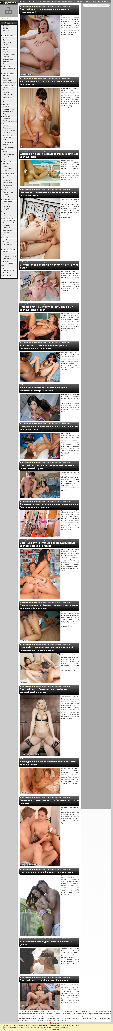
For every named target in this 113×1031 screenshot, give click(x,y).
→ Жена (4, 102)
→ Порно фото (6, 201)
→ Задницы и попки (8, 109)
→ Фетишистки (6, 259)
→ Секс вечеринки (7, 218)
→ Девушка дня (6, 92)
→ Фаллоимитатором (8, 256)
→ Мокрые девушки (8, 154)
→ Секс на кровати (8, 220)
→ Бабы (4, 40)
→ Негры (4, 166)
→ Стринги (5, 237)
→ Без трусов (6, 42)
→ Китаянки (5, 116)
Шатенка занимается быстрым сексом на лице (46, 872)
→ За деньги (5, 106)
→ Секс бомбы (6, 216)
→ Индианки (5, 114)
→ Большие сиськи (8, 54)
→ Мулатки (5, 159)
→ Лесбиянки (6, 137)
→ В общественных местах (8, 70)
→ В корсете (5, 66)
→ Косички (5, 125)
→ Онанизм (5, 171)
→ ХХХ (3, 268)
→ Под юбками (6, 182)
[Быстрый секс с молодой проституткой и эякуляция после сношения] (40, 367)
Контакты (54, 1023)
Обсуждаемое (103, 5)
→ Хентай (4, 273)
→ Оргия (4, 178)
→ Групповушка (7, 85)
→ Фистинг (5, 261)
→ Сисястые (5, 225)
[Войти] (8, 10)
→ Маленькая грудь (8, 142)
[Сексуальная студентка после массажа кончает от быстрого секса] (40, 446)
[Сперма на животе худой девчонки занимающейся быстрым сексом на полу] (40, 523)
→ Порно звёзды (7, 199)
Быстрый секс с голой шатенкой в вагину (44, 980)
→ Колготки (5, 118)
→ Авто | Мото (6, 30)
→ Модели (4, 151)
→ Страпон (5, 235)
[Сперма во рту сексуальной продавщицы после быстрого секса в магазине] (40, 574)
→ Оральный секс (7, 173)
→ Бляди (4, 49)
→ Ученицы (5, 251)
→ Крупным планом (8, 130)
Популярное (89, 5)
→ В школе (5, 78)
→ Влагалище (6, 80)
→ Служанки (5, 227)
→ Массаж (4, 144)
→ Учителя (5, 254)
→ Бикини (4, 45)
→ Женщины (5, 104)
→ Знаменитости (7, 111)
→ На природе (6, 161)
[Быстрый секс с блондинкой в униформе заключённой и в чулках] (40, 725)
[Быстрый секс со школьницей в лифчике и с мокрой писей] (40, 45)
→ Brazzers (5, 25)
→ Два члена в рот (7, 87)
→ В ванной (5, 61)
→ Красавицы (6, 128)
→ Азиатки (5, 33)
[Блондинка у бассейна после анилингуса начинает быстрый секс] (40, 173)
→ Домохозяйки (6, 97)
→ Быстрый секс (7, 59)
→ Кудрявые (5, 133)
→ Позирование (6, 185)
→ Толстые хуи (6, 244)
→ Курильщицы (6, 135)
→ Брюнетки (5, 56)
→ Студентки (5, 239)
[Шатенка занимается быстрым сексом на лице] (40, 905)
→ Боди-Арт (5, 52)
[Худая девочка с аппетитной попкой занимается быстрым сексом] (40, 781)
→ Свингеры (5, 206)
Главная (9, 23)
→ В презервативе (7, 73)
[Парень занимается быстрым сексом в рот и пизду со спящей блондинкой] (40, 626)
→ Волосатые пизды (8, 83)
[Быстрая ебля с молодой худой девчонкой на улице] (40, 961)
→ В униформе (6, 75)
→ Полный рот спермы (6, 188)
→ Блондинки (6, 47)
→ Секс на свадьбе (8, 223)
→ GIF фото (5, 28)
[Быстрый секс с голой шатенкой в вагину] (40, 996)
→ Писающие (6, 180)
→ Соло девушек (7, 230)
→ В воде (4, 64)
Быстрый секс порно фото (31, 6)
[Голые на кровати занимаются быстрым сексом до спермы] (40, 836)
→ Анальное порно (8, 35)
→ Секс (3, 213)
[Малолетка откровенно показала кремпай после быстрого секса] (40, 228)
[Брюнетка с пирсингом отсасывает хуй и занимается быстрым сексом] (40, 407)
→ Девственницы (7, 90)
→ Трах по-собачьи (8, 249)
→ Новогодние (6, 168)
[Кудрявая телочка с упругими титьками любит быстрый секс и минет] (40, 326)
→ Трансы (4, 247)
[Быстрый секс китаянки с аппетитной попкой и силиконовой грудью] (40, 484)
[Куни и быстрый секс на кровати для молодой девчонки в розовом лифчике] (40, 668)
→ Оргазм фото (6, 175)
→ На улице (5, 163)
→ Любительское (7, 140)
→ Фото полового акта (7, 265)
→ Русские (5, 204)
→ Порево (4, 194)
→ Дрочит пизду (7, 99)
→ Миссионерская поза (7, 148)
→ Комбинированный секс (9, 122)
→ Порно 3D (5, 197)
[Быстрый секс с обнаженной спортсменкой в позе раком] (40, 286)
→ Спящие (5, 232)
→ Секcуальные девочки (6, 210)
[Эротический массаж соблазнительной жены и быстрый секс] (40, 118)
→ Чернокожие (6, 275)
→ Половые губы (7, 192)
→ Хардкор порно (7, 270)
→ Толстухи (5, 242)
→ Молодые (5, 156)
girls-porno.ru (38, 1027)
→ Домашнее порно (8, 94)
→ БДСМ (4, 37)
